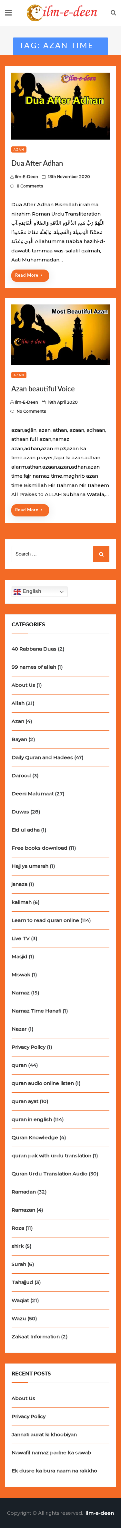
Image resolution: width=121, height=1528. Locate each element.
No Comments (31, 411)
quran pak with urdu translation (51, 1155)
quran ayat (25, 1101)
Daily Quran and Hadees (42, 757)
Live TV (21, 938)
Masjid (19, 956)
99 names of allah (34, 667)
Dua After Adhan (37, 163)
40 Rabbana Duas (34, 649)
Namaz (21, 993)
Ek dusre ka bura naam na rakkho (54, 1471)
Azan (19, 149)
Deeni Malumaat (33, 794)
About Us (23, 685)
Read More (26, 275)
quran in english (32, 1119)
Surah (19, 1264)
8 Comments (30, 186)
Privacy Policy (28, 1047)
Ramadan (24, 1192)
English (31, 591)
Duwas (20, 812)
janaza (19, 884)
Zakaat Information (36, 1336)
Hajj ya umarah (30, 866)
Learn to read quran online (45, 920)
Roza (18, 1228)
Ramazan (23, 1210)
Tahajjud (22, 1282)
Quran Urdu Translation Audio (49, 1174)
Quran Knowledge (35, 1137)
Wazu (19, 1318)
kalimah (22, 902)
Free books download (39, 848)
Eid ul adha (26, 830)
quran (19, 1065)
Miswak (21, 974)
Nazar (19, 1029)
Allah (18, 703)
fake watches (69, 58)
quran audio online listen (43, 1083)
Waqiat (20, 1300)
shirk (18, 1246)
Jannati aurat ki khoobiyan (44, 1434)
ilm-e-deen (26, 176)
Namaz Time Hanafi (36, 1011)
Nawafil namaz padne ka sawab (51, 1452)
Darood (21, 775)
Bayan (19, 739)
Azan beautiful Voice (43, 389)
